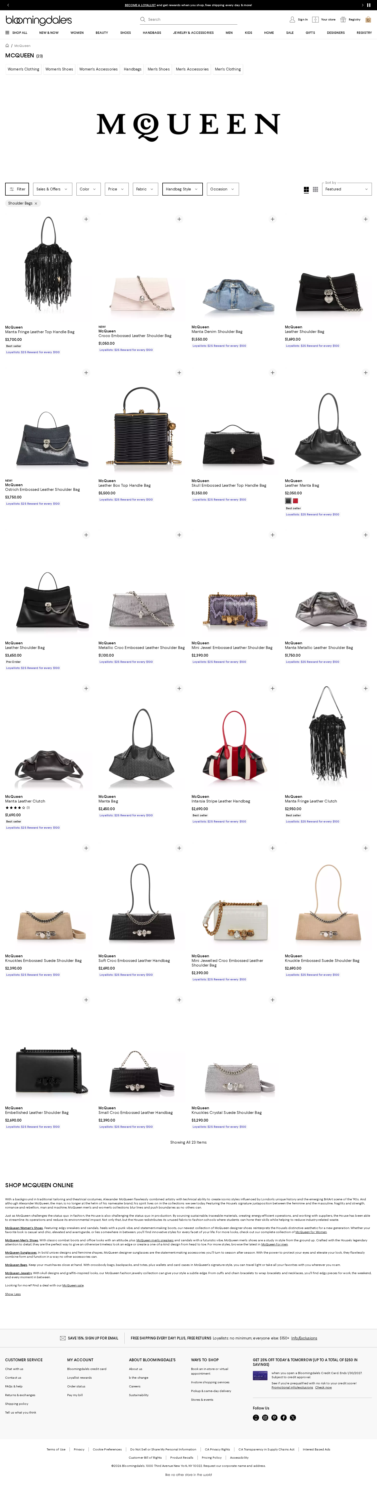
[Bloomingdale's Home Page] (39, 21)
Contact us (13, 1377)
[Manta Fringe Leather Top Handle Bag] (48, 267)
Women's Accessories (98, 69)
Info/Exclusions (304, 1338)
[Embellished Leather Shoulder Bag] (48, 1048)
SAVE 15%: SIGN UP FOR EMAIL (93, 1338)
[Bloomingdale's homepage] (8, 46)
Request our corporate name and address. (234, 1466)
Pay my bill (75, 1395)
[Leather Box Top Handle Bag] (142, 421)
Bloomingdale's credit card (87, 1369)
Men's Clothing (228, 69)
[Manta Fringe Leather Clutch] (328, 736)
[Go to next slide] (363, 5)
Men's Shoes (159, 69)
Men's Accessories (192, 69)
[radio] (288, 500)
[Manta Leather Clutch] (48, 736)
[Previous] (11, 267)
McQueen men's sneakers (155, 1240)
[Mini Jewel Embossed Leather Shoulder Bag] (235, 583)
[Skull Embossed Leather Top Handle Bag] (235, 421)
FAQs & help (14, 1386)
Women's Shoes (59, 69)
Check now (323, 1387)
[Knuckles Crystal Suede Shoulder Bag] (235, 1048)
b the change (138, 1377)
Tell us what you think (20, 1412)
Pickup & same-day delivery (211, 1391)
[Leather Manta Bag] (328, 421)
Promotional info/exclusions (292, 1387)
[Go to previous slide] (8, 5)
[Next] (86, 267)
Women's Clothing (23, 69)
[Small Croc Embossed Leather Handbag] (142, 1048)
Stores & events (202, 1399)
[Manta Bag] (142, 736)
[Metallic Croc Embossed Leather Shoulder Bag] (142, 583)
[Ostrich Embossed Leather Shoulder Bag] (48, 421)
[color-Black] (288, 500)
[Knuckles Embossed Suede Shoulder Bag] (48, 896)
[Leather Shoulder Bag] (328, 267)
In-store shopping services (210, 1382)
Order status (76, 1386)
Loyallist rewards (79, 1377)
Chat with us (14, 1369)
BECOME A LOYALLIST (140, 5)
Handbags (133, 69)
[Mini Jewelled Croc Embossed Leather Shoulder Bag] (235, 896)
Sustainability (139, 1395)
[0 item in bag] (368, 19)
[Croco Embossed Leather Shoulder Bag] (142, 267)
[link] (48, 339)
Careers (135, 1386)
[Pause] (369, 5)
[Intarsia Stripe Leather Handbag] (235, 736)
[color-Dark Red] (295, 500)
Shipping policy (16, 1404)
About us (135, 1369)
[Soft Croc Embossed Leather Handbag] (142, 896)
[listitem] (188, 5)
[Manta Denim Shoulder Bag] (235, 267)
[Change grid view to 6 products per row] (315, 189)
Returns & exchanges (20, 1395)
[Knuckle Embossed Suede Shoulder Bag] (328, 896)
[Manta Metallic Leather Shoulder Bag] (328, 583)
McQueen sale (72, 1285)
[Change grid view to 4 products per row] (306, 190)
